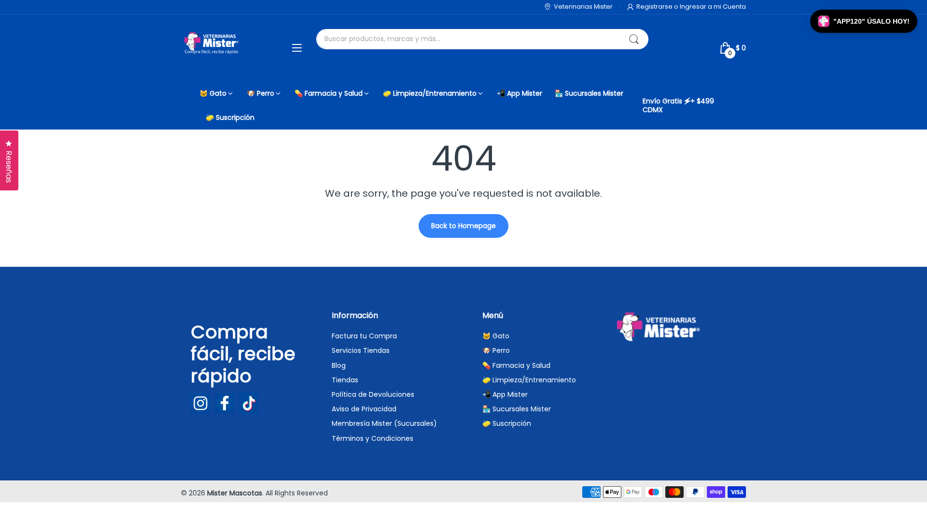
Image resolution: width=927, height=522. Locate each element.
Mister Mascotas (234, 493)
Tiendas (345, 380)
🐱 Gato (495, 336)
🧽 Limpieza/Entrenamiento (529, 380)
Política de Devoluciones (373, 394)
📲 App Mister (505, 394)
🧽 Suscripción (506, 423)
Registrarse (655, 6)
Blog (339, 365)
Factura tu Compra (364, 336)
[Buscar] (633, 39)
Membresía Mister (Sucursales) (384, 423)
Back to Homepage (463, 226)
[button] (863, 21)
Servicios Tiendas (361, 350)
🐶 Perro (496, 350)
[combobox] (482, 39)
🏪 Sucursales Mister (516, 409)
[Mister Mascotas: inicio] (212, 48)
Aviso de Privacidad (364, 409)
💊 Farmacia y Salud (516, 365)
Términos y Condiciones (372, 438)
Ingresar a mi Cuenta (713, 6)
